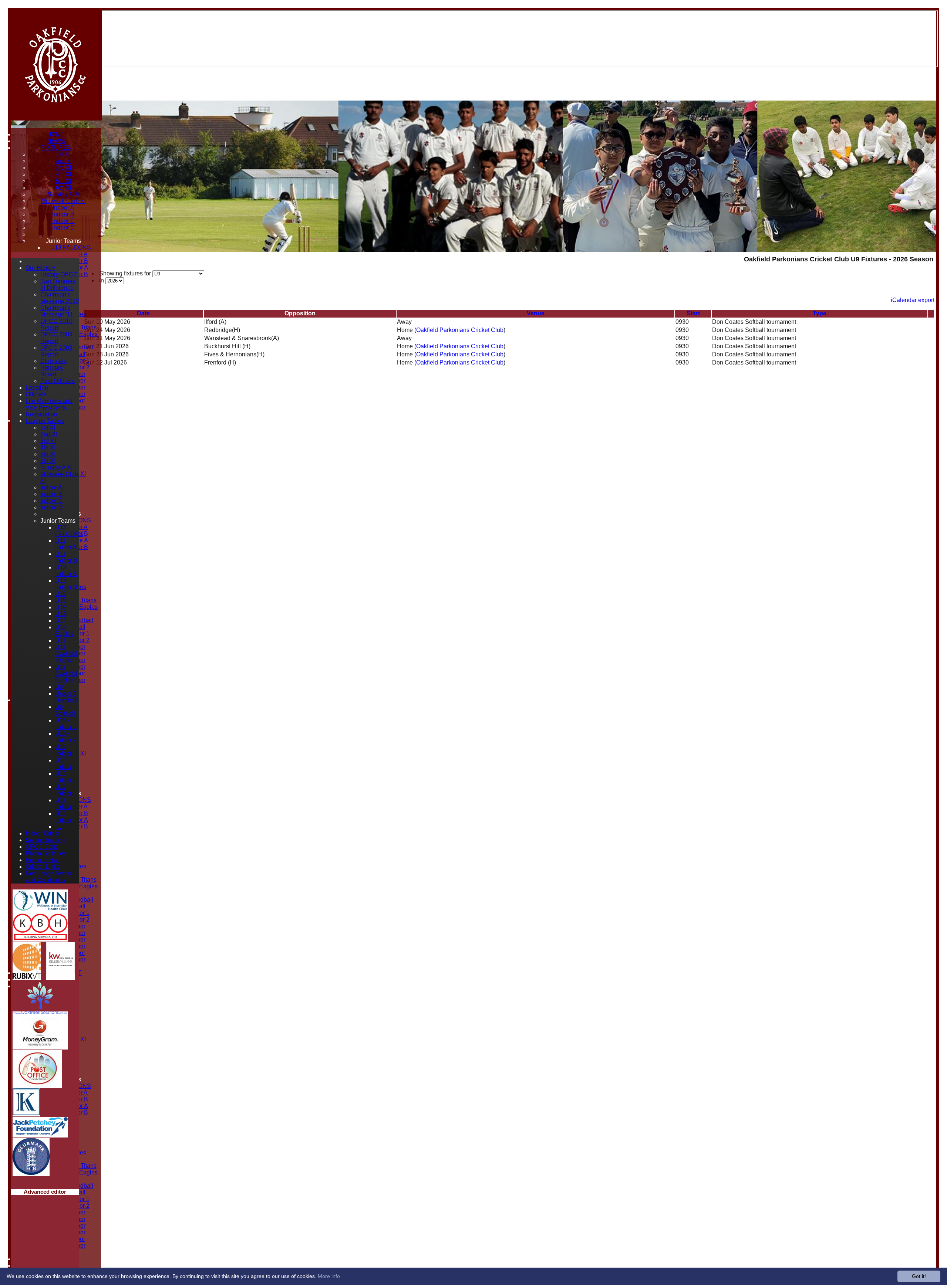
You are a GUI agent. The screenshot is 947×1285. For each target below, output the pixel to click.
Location (37, 387)
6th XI (63, 187)
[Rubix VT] (27, 977)
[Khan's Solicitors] (26, 1113)
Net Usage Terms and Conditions (48, 876)
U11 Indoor (63, 803)
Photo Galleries (46, 853)
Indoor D (63, 227)
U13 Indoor (63, 776)
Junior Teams (63, 241)
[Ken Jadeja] (60, 977)
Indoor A (63, 207)
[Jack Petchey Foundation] (40, 1134)
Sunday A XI (63, 194)
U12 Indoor (63, 790)
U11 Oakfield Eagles (66, 674)
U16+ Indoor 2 (66, 736)
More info (329, 1276)
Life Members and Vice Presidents (49, 404)
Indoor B (63, 214)
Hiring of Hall (43, 860)
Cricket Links (43, 867)
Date (143, 313)
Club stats (53, 361)
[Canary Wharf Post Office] (37, 1085)
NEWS (56, 141)
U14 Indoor (63, 763)
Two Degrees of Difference (57, 284)
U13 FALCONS (70, 247)
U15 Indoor (63, 750)
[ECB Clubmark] (31, 1173)
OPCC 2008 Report (56, 351)
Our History (40, 268)
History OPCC (59, 274)
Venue (536, 313)
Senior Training (46, 840)
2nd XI (63, 161)
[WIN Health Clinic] (40, 909)
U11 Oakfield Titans (66, 654)
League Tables (45, 421)
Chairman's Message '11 (56, 311)
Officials (36, 394)
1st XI (63, 154)
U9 (59, 687)
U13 (60, 614)
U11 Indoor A (66, 544)
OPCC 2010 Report (56, 324)
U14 (60, 620)
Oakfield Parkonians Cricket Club (459, 330)
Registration (41, 414)
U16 (60, 607)
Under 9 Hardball (66, 697)
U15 (60, 600)
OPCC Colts (42, 847)
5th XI (63, 181)
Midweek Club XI (63, 201)
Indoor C (63, 221)
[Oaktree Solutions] (40, 1014)
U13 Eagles (64, 630)
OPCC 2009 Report (56, 337)
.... (58, 827)
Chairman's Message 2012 (59, 297)
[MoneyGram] (40, 1046)
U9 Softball (65, 710)
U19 (60, 594)
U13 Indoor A (66, 570)
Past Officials (57, 381)
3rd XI (63, 168)
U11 (60, 640)
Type (819, 313)
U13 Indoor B (66, 583)
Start (693, 313)
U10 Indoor (63, 816)
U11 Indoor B (66, 557)
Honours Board (51, 371)
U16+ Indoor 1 (66, 723)
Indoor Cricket (44, 833)
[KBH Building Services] (40, 938)
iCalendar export (912, 300)
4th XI (63, 174)
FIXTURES (56, 148)
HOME (56, 134)
